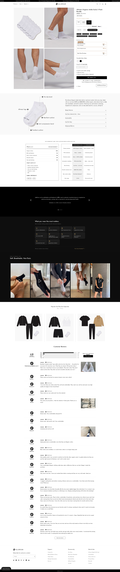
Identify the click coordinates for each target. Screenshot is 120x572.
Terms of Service (91, 556)
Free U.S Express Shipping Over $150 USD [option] (58, 0)
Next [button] (89, 200)
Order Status (50, 556)
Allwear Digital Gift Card (93, 552)
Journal (69, 563)
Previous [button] (31, 200)
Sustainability (68, 118)
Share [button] (79, 86)
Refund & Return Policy (53, 554)
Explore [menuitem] (26, 4)
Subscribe (34, 556)
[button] (97, 4)
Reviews (49, 561)
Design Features (69, 110)
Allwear (61, 570)
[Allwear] (29, 560)
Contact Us (50, 552)
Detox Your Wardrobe (72, 554)
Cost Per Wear (68, 122)
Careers (90, 563)
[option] (36, 114)
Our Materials (71, 556)
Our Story (70, 552)
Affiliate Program (71, 561)
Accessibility (91, 554)
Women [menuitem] (15, 4)
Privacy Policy (91, 558)
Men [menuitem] (21, 4)
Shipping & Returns (69, 126)
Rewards (90, 561)
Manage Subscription (52, 558)
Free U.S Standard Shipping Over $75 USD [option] (34, 0)
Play (20, 280)
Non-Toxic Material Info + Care (72, 114)
